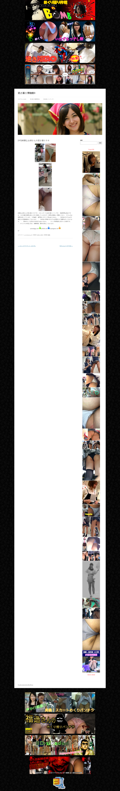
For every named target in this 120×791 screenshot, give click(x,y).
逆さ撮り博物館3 (26, 92)
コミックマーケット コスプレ (27, 246)
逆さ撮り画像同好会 (35, 99)
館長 (49, 235)
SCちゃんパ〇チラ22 (66, 246)
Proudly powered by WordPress (25, 685)
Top (115, 786)
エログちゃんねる (22, 99)
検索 (81, 140)
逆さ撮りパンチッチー (48, 99)
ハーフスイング (28, 235)
